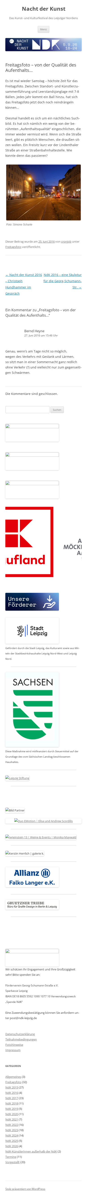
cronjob (66, 241)
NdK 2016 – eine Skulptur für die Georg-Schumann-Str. (63, 281)
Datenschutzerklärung (20, 1034)
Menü (43, 29)
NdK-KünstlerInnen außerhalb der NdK (31, 1151)
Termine (10, 1157)
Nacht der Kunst (43, 8)
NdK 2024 (11, 1135)
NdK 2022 (11, 1125)
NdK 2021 (11, 1119)
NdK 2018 (11, 1103)
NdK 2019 (11, 1109)
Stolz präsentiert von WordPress (25, 1189)
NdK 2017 (11, 1098)
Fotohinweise (14, 1045)
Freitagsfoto (13, 247)
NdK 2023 (11, 1130)
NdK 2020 (11, 1114)
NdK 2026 (11, 1146)
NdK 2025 (11, 1141)
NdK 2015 (11, 1087)
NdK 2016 (11, 1093)
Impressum (13, 1050)
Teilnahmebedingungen (21, 1039)
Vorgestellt (12, 1162)
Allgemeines (13, 1077)
